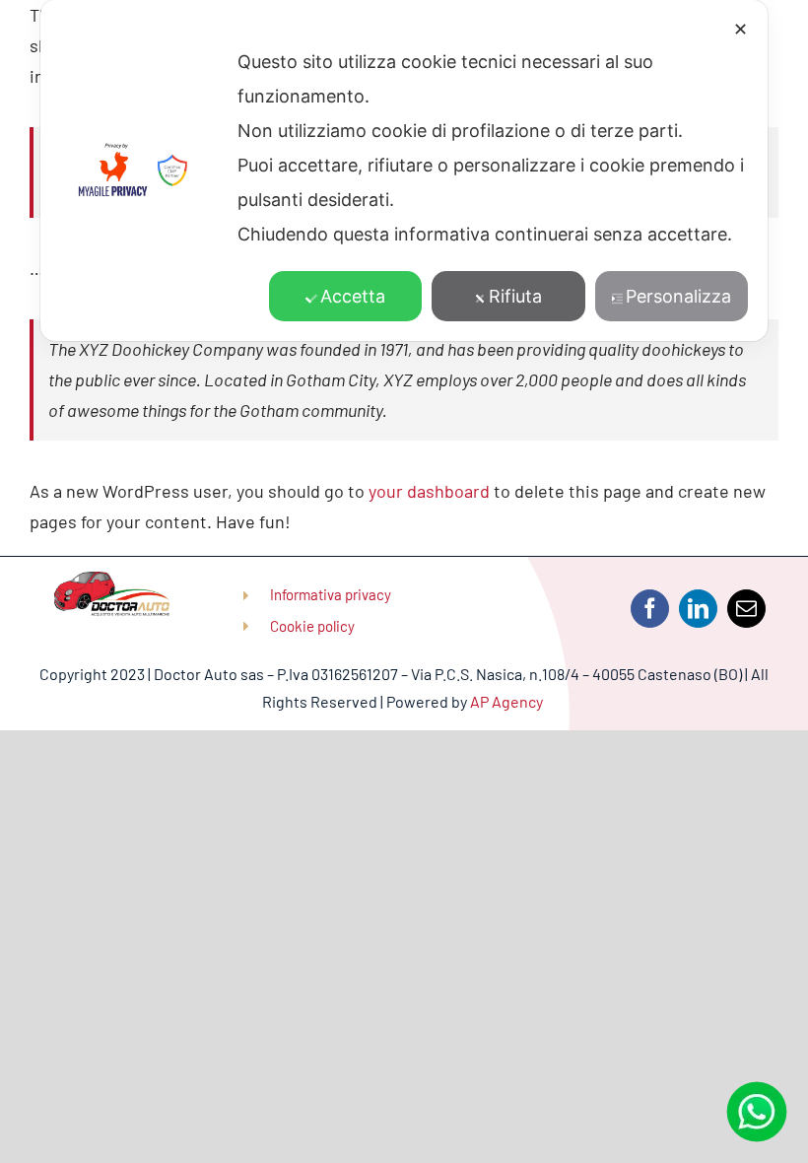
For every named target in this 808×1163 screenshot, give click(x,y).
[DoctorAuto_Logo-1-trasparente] (111, 580)
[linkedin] (698, 608)
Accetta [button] (352, 296)
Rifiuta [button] (515, 296)
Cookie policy (312, 626)
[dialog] (404, 170)
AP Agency (508, 701)
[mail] (746, 608)
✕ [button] (740, 29)
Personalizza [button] (678, 296)
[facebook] (650, 608)
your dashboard (429, 491)
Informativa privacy (330, 594)
